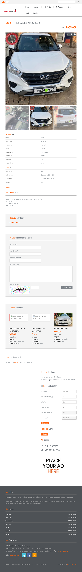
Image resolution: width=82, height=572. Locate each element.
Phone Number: (15, 258)
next (74, 68)
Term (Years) (45, 407)
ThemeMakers (71, 564)
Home (26, 7)
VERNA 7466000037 (61, 329)
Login (7, 2)
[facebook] (29, 555)
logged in (17, 362)
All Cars (44, 434)
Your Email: (14, 251)
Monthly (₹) (44, 418)
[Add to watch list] (71, 34)
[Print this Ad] (74, 34)
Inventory (36, 7)
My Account (60, 7)
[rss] (34, 555)
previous (7, 68)
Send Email (67, 287)
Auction (35, 13)
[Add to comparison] (68, 34)
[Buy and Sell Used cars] (10, 10)
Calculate (45, 423)
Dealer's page (15, 222)
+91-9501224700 (62, 551)
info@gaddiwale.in (15, 555)
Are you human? (15, 285)
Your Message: (15, 264)
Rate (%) (43, 402)
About (26, 13)
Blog (69, 7)
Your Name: (14, 244)
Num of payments (46, 413)
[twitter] (24, 555)
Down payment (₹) (47, 397)
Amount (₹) (44, 391)
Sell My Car (48, 7)
